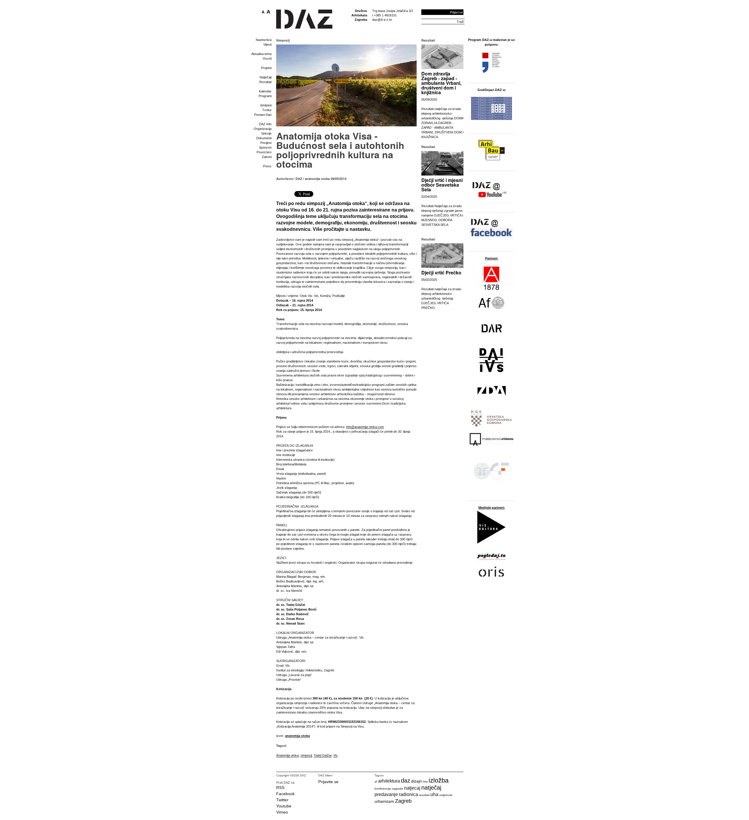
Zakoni (267, 157)
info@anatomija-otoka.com (365, 427)
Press (267, 166)
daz (405, 780)
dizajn (416, 781)
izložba (439, 780)
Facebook (285, 793)
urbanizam (384, 801)
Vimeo (282, 812)
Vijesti (267, 44)
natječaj (431, 787)
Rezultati (265, 82)
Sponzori (265, 147)
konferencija (382, 788)
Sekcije (266, 133)
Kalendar (265, 91)
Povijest (266, 143)
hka (425, 781)
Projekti (266, 68)
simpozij (306, 755)
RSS (280, 787)
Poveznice (264, 152)
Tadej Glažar (322, 755)
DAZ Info (265, 124)
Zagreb (403, 801)
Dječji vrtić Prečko (441, 272)
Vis (335, 755)
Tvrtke (267, 110)
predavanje (386, 794)
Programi (265, 96)
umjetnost (445, 795)
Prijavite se (328, 781)
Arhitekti (266, 105)
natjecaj (412, 787)
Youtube (283, 806)
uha (434, 794)
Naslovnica (264, 40)
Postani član (263, 114)
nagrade (397, 788)
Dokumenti (264, 138)
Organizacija (263, 128)
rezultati (424, 795)
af (375, 781)
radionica (408, 794)
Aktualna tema (261, 54)
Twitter (282, 799)
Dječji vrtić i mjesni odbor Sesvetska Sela (442, 185)
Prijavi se (456, 12)
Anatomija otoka (287, 755)
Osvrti (267, 58)
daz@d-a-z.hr (382, 19)
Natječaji (266, 77)
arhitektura (389, 780)
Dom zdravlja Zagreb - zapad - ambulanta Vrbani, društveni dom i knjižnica (441, 83)
